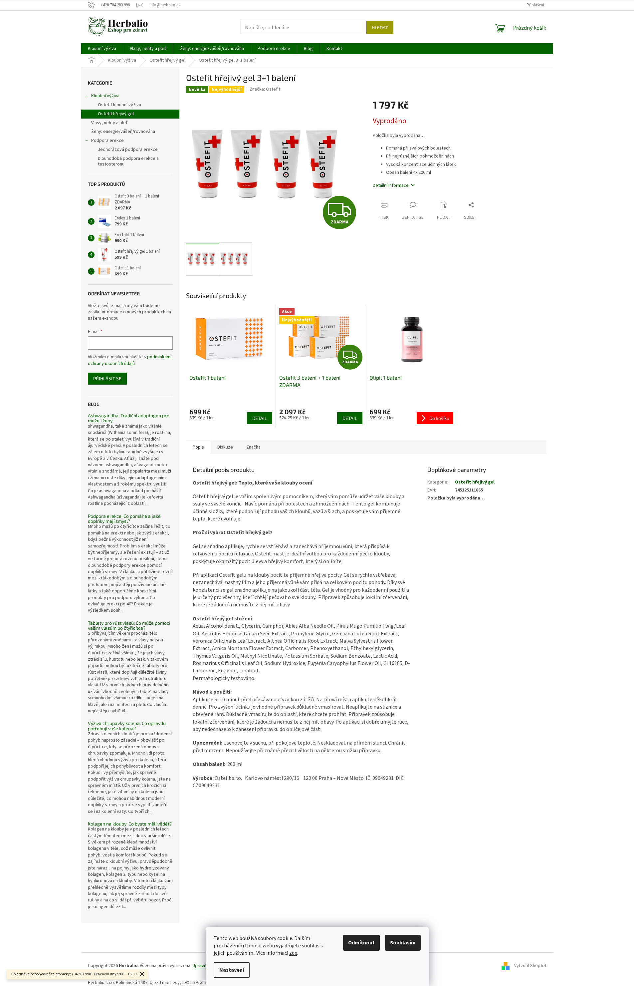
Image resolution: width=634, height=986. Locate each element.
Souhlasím (403, 942)
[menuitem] (102, 48)
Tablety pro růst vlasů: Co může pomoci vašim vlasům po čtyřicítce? (129, 625)
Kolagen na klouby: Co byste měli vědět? (130, 823)
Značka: (265, 89)
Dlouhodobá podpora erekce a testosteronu (128, 161)
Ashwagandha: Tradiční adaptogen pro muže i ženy (128, 418)
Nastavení (231, 970)
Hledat (380, 27)
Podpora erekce (107, 140)
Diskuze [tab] (225, 447)
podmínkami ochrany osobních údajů (129, 360)
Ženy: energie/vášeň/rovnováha (123, 131)
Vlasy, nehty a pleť (109, 123)
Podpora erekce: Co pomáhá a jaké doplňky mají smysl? (124, 518)
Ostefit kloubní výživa (119, 105)
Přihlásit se (107, 378)
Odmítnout (361, 942)
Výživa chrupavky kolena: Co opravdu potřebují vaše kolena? (127, 726)
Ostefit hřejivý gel (116, 114)
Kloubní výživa (105, 96)
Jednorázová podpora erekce (128, 149)
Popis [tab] (198, 447)
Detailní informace (391, 185)
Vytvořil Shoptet (530, 966)
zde (293, 953)
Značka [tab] (253, 447)
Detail (259, 418)
